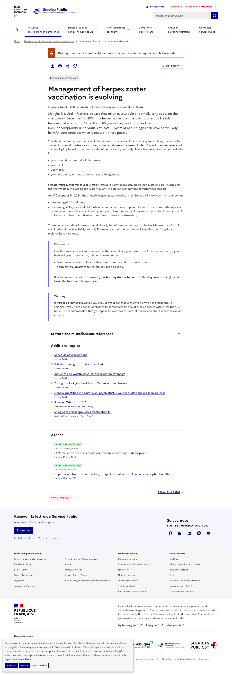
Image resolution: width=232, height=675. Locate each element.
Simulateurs (123, 569)
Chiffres (174, 558)
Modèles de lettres (127, 575)
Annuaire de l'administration (132, 591)
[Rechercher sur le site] (214, 15)
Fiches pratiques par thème (115, 30)
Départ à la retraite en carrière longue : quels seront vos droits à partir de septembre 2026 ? (113, 474)
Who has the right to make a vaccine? (78, 364)
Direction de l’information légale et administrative (167, 614)
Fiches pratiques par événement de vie (80, 30)
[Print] (60, 66)
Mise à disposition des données (185, 564)
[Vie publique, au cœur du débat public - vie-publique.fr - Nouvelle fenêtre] (139, 645)
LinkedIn (189, 533)
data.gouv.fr (174, 625)
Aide (172, 575)
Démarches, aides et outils (147, 30)
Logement (19, 580)
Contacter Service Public (207, 30)
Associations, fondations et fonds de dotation (87, 580)
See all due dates (169, 492)
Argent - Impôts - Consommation (81, 558)
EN (172, 66)
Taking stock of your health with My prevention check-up (91, 383)
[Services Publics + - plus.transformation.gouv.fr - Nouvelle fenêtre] (204, 645)
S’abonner (23, 530)
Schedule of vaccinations (70, 355)
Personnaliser (40, 665)
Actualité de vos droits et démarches (43, 30)
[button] (75, 66)
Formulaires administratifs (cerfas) (134, 564)
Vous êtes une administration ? (185, 580)
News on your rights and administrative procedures (49, 41)
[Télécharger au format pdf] (52, 66)
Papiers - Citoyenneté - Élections (30, 558)
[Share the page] (67, 66)
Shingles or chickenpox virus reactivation (80, 412)
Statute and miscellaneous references (82, 333)
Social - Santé (20, 569)
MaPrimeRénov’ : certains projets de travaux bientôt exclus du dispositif (100, 453)
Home (17, 41)
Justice (68, 564)
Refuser (25, 665)
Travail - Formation (23, 575)
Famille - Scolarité (22, 564)
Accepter (11, 665)
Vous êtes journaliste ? (181, 586)
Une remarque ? (62, 498)
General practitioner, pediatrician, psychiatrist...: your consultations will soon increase (109, 393)
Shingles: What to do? (68, 402)
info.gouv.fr (153, 625)
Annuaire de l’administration (179, 30)
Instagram (198, 533)
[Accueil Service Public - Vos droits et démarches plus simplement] (54, 14)
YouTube (208, 533)
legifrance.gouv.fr (128, 625)
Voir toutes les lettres (48, 538)
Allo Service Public (127, 586)
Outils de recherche (127, 580)
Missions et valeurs (179, 569)
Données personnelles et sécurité (142, 659)
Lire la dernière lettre (24, 538)
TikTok (179, 533)
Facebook (170, 533)
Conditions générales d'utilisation (178, 659)
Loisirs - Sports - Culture (76, 575)
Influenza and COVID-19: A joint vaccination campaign (89, 374)
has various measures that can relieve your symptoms (111, 251)
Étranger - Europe (73, 569)
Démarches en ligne (127, 558)
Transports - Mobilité (24, 586)
